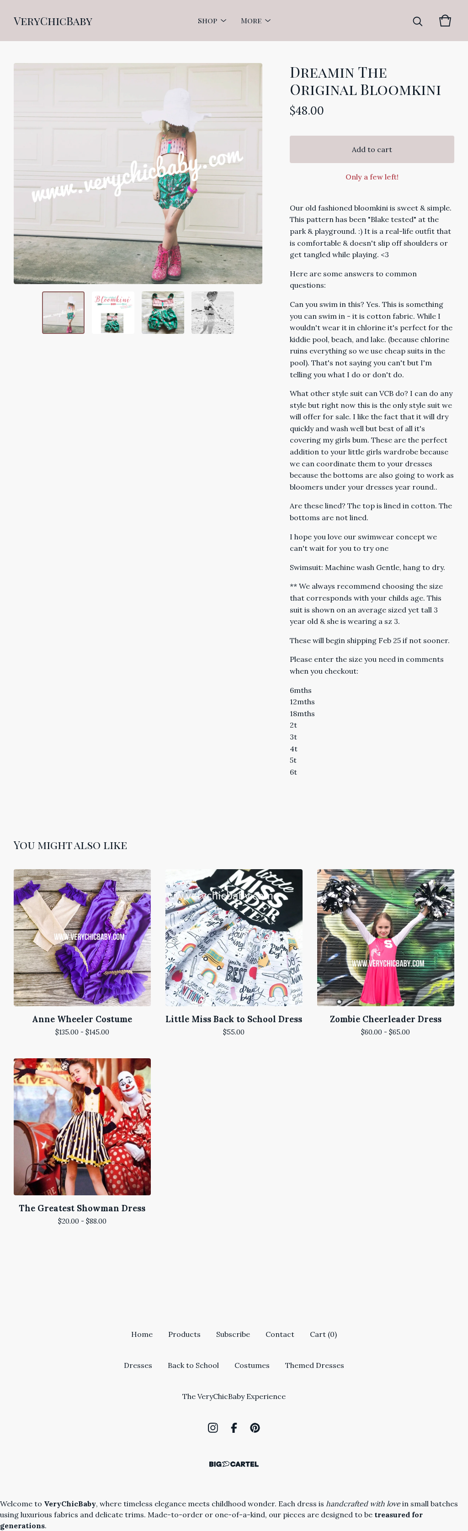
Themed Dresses (314, 1365)
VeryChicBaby (53, 20)
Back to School (193, 1365)
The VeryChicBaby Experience (234, 1396)
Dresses (138, 1365)
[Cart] (445, 20)
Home (142, 1334)
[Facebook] (234, 1428)
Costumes (252, 1365)
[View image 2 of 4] (113, 312)
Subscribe (233, 1334)
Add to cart (372, 149)
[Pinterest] (255, 1428)
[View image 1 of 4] (63, 312)
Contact (280, 1334)
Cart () (323, 1334)
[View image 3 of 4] (163, 312)
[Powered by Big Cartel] (234, 1464)
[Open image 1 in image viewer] (138, 173)
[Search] (418, 20)
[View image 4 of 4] (212, 312)
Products (184, 1334)
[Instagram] (213, 1428)
